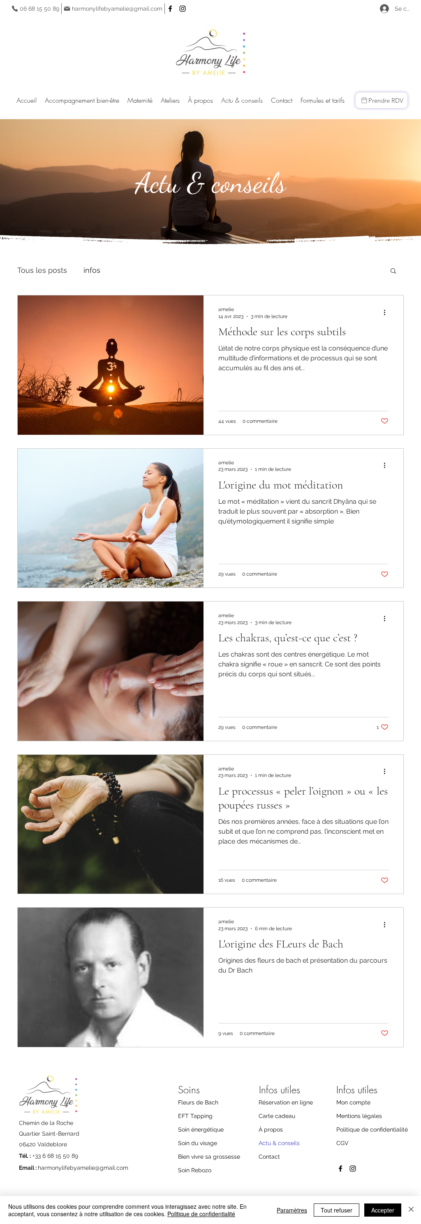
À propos (271, 1129)
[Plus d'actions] (387, 312)
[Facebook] (170, 9)
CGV (342, 1143)
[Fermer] (411, 1210)
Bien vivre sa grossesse (209, 1156)
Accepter (382, 1210)
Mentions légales (359, 1116)
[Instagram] (182, 9)
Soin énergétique (201, 1129)
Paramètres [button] (292, 1210)
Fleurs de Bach (198, 1102)
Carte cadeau (277, 1116)
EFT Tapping (195, 1116)
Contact (269, 1156)
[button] (82, 100)
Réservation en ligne (286, 1102)
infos (91, 270)
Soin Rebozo (194, 1170)
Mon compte (353, 1102)
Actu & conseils (279, 1143)
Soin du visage (197, 1143)
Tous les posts (42, 270)
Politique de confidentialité (371, 1129)
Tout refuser (336, 1210)
